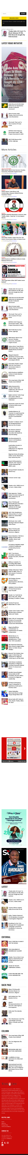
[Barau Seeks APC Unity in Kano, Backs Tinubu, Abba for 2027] (5, 698)
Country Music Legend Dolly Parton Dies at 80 (15, 908)
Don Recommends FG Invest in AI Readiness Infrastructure (15, 439)
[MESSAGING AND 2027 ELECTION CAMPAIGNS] (5, 1048)
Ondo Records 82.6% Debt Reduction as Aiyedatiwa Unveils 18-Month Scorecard (16, 106)
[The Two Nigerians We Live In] (5, 1041)
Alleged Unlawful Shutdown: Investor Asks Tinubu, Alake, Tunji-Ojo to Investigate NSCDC (14, 216)
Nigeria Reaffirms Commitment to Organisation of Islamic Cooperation (15, 629)
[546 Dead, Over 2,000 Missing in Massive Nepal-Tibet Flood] (5, 520)
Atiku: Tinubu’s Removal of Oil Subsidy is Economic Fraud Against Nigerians (16, 917)
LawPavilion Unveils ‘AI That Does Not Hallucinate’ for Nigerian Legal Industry (16, 448)
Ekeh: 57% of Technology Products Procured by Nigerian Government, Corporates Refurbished (16, 621)
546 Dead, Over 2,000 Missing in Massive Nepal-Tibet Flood (16, 522)
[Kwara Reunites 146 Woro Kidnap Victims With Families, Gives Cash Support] (5, 535)
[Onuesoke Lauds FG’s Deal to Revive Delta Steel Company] (5, 403)
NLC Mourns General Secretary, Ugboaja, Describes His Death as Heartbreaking (15, 432)
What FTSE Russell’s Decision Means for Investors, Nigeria (14, 530)
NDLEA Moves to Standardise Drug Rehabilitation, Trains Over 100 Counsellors (15, 638)
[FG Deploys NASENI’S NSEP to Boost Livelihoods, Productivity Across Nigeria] (5, 544)
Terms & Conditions (6, 1126)
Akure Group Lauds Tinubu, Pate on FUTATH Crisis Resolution (16, 115)
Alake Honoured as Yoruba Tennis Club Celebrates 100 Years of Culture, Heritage (16, 388)
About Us (4, 1123)
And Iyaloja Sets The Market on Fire (14, 997)
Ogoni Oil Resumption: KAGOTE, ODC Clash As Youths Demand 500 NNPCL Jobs (15, 463)
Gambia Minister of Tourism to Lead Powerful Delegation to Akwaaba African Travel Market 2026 (16, 415)
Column (4, 279)
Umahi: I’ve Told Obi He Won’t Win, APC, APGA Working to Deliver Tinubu (16, 596)
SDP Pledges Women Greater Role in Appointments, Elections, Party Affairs (16, 581)
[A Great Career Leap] (5, 477)
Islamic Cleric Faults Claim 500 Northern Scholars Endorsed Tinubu (16, 612)
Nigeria (3, 190)
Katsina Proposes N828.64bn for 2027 (14, 603)
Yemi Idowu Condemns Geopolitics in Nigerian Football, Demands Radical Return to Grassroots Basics (16, 665)
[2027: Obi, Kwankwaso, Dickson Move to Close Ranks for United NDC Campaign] (5, 511)
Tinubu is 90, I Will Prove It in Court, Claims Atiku (16, 486)
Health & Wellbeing (6, 168)
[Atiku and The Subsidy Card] (5, 1010)
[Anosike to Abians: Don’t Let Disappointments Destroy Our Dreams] (5, 421)
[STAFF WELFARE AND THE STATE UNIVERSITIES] (5, 973)
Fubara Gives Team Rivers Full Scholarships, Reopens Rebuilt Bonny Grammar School (12, 193)
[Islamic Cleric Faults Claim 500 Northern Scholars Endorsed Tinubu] (5, 610)
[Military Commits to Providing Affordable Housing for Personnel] (5, 561)
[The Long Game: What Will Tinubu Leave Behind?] (14, 271)
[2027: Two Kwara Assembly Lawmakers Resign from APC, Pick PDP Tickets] (5, 552)
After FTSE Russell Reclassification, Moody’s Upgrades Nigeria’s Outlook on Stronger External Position (16, 505)
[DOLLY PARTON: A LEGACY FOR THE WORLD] (5, 941)
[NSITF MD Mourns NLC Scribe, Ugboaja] (5, 138)
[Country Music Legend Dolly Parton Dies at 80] (5, 907)
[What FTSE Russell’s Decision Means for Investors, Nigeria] (5, 528)
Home (3, 1121)
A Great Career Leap (14, 477)
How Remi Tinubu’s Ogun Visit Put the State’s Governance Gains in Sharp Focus (13, 238)
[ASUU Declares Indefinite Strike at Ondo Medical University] (14, 249)
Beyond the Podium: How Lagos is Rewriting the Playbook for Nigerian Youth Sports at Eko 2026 (16, 655)
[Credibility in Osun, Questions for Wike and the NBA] (5, 1056)
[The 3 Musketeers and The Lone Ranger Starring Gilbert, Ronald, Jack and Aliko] (5, 1018)
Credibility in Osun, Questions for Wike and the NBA (16, 1058)
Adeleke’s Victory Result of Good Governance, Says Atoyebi (16, 588)
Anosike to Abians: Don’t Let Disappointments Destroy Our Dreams (16, 423)
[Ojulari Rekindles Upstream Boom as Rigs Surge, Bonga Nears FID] (5, 690)
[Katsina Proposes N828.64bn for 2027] (5, 602)
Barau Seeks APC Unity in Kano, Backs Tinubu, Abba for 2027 (16, 700)
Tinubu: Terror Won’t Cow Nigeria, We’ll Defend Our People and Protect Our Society (16, 959)
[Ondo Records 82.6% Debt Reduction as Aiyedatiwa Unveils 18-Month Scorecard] (5, 103)
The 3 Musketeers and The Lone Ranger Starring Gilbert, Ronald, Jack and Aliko (16, 1021)
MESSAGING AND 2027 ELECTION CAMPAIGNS (15, 1050)
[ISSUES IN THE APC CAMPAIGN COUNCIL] (5, 965)
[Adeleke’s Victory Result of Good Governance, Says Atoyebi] (5, 586)
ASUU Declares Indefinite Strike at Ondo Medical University (16, 374)
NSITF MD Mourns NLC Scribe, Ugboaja (15, 140)
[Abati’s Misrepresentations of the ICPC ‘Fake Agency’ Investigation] (5, 1001)
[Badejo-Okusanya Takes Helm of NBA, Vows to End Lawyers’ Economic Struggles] (5, 569)
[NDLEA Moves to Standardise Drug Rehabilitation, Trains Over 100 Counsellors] (5, 635)
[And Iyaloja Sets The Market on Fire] (5, 995)
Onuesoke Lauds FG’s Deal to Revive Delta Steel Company (16, 405)
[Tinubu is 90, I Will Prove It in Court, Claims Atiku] (5, 485)
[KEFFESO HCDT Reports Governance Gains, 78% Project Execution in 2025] (5, 130)
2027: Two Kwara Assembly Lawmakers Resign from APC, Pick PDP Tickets (16, 555)
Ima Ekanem (14, 173)
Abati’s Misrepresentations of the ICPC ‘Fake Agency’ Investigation (15, 1005)
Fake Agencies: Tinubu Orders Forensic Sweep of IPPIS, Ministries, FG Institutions (16, 496)
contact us (9, 1138)
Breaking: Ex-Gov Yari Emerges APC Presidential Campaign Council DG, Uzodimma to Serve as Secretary (16, 926)
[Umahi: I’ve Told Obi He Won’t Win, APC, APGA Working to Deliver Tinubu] (5, 594)
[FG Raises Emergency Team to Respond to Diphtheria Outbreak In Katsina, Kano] (5, 682)
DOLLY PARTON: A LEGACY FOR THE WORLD (16, 942)
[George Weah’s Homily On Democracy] (5, 469)
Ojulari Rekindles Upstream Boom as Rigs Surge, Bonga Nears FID (16, 693)
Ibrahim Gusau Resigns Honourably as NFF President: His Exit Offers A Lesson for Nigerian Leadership (16, 675)
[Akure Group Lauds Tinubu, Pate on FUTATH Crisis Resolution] (5, 113)
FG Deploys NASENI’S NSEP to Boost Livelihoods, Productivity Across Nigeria (16, 547)
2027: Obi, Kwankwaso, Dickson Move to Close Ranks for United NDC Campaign (15, 515)
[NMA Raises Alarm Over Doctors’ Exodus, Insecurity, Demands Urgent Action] (14, 161)
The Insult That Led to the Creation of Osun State (15, 123)
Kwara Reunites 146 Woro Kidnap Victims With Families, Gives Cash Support (16, 538)
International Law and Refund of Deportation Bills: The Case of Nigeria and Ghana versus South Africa (16, 1067)
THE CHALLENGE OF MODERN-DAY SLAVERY (15, 950)
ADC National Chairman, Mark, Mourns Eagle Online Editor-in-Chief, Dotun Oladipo (16, 647)
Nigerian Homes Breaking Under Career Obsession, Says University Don (16, 455)
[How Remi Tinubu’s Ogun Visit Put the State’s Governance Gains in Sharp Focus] (14, 228)
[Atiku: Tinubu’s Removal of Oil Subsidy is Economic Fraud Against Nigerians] (5, 915)
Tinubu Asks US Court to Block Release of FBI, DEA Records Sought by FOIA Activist (17, 33)
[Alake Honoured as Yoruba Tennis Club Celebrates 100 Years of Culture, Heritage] (5, 385)
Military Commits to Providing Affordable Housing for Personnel (15, 563)
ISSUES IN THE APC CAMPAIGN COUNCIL (14, 966)
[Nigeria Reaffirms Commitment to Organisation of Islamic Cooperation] (5, 626)
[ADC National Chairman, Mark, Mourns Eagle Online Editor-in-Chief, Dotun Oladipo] (5, 644)
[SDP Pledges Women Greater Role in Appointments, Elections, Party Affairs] (5, 578)
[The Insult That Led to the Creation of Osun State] (5, 121)
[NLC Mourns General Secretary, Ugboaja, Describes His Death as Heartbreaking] (5, 429)
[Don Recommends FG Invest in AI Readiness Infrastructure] (5, 437)
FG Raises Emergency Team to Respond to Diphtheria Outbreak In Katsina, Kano (15, 685)
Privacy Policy (5, 1125)
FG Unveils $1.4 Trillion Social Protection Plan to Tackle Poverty (12, 20)
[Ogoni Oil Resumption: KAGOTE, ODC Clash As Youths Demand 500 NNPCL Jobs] (5, 460)
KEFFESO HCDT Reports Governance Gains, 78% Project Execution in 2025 (16, 132)
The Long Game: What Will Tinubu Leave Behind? (16, 381)
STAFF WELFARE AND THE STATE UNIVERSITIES (16, 974)
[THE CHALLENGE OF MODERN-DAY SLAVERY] (5, 948)
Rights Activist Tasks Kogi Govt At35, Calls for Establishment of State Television (16, 397)
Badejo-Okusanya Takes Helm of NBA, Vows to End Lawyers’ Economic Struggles (16, 572)
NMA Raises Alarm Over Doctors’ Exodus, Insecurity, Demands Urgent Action (13, 170)
